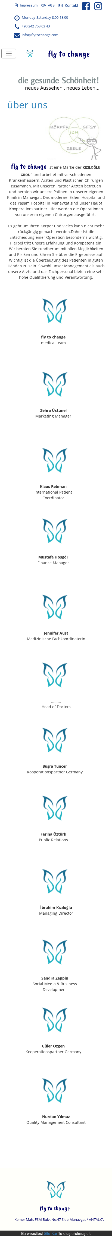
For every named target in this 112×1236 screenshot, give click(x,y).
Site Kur (50, 1233)
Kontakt (71, 5)
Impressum (28, 5)
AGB (51, 5)
